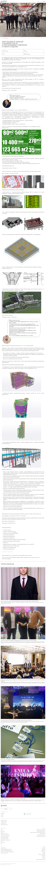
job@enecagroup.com (37, 513)
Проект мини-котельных (6, 557)
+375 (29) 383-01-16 (18, 515)
